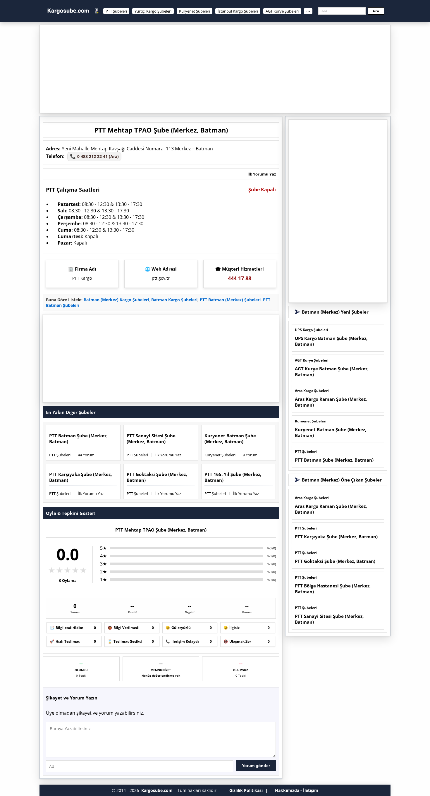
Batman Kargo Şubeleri (174, 299)
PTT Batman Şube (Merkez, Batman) (78, 438)
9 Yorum (250, 455)
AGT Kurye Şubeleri (282, 11)
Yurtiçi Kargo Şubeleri (153, 11)
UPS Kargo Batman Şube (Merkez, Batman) (331, 341)
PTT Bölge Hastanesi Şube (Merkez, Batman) (333, 588)
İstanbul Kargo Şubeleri (238, 11)
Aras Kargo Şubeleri (312, 390)
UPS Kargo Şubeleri (311, 329)
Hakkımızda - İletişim (296, 790)
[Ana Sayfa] (68, 11)
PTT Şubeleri (116, 11)
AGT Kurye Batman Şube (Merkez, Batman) (332, 371)
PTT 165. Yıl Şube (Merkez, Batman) (232, 477)
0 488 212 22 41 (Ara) (94, 156)
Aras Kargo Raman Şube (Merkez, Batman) (331, 402)
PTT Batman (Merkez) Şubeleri (230, 299)
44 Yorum (86, 455)
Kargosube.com (157, 790)
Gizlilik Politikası (246, 790)
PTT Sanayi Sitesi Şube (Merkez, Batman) (151, 438)
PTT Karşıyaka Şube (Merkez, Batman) (80, 477)
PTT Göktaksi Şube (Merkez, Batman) (157, 477)
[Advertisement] (215, 69)
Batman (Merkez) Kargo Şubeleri (116, 299)
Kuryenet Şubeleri (194, 11)
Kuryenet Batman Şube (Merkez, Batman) (230, 438)
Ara (376, 11)
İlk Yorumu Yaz (261, 174)
